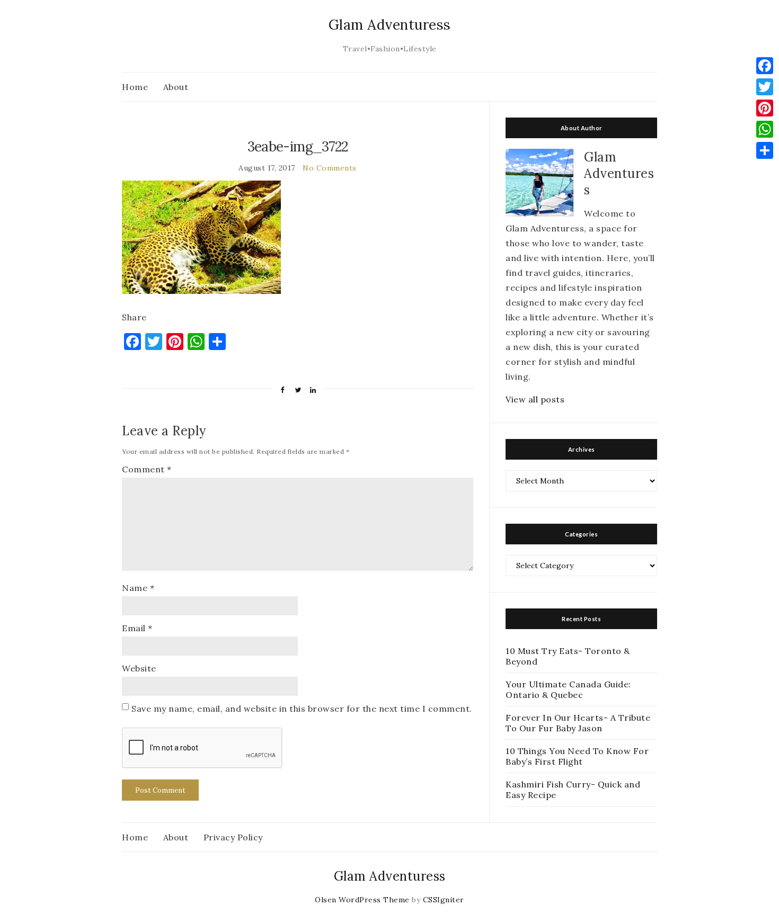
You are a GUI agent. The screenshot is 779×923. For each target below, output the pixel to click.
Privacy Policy (233, 837)
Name (138, 588)
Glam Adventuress (390, 24)
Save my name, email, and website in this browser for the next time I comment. (301, 708)
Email (137, 628)
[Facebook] (764, 65)
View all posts (535, 399)
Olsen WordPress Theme (362, 899)
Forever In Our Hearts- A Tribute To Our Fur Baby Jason (578, 722)
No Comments (330, 168)
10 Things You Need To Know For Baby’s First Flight (577, 756)
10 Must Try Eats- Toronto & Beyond (568, 656)
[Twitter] (764, 86)
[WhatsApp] (764, 129)
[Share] (764, 150)
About (176, 87)
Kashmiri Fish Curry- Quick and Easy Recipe (573, 789)
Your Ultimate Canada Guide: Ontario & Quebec (568, 689)
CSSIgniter (443, 899)
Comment (147, 469)
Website (139, 668)
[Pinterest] (764, 108)
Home (135, 87)
